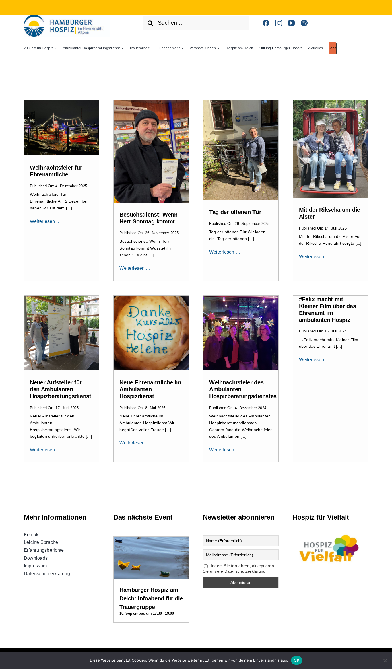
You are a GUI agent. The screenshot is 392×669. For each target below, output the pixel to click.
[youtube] (291, 23)
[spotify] (304, 23)
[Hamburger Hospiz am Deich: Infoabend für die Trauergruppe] (151, 541)
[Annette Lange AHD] (240, 102)
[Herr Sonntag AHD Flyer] (151, 102)
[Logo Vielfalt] (330, 532)
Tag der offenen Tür (235, 212)
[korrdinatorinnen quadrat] (240, 297)
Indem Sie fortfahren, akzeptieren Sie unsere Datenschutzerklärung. (238, 568)
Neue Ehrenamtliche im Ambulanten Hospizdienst (150, 389)
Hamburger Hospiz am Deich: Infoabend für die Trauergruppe (151, 598)
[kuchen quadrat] (151, 297)
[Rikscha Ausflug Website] (330, 102)
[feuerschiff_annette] (61, 102)
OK (296, 660)
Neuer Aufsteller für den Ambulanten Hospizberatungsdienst (60, 389)
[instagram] (278, 23)
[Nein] (385, 660)
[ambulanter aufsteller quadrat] (61, 297)
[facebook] (266, 23)
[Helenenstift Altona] (67, 16)
